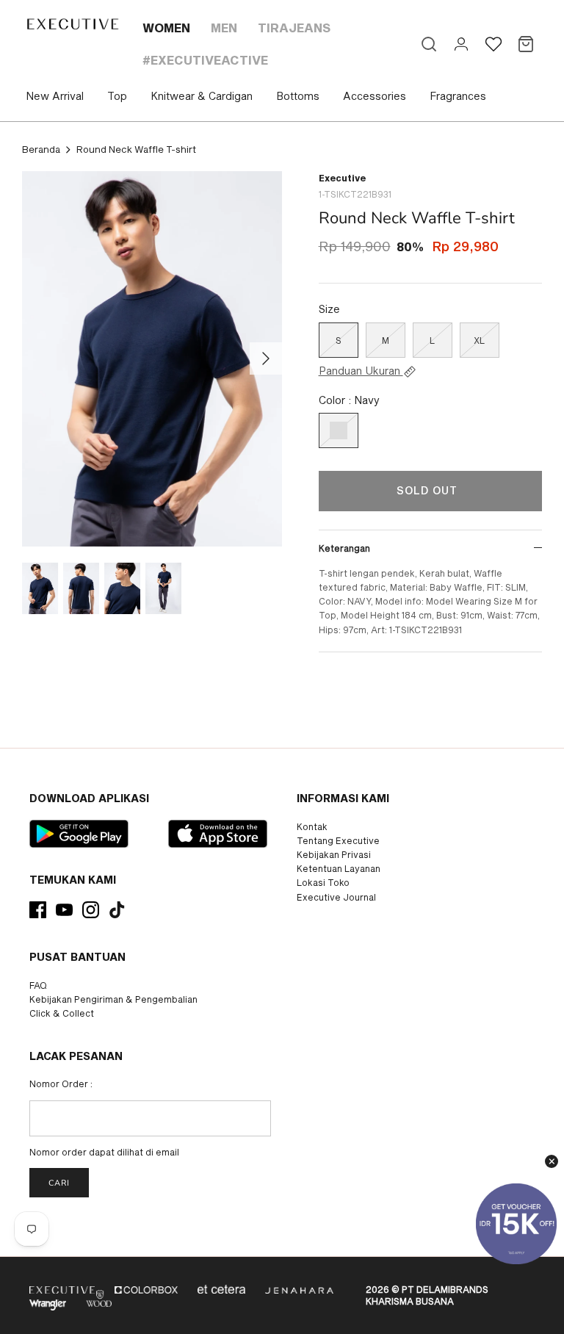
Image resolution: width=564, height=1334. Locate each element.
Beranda (41, 149)
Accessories (374, 96)
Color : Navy (349, 400)
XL (479, 340)
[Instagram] (90, 909)
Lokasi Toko (323, 882)
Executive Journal (336, 897)
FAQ (38, 985)
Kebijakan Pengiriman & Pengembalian (113, 999)
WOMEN (166, 28)
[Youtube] (64, 909)
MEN (224, 28)
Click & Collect (61, 1013)
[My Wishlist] (493, 44)
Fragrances (458, 96)
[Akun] (461, 44)
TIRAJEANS (294, 28)
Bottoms (297, 96)
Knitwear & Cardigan (202, 96)
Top (117, 96)
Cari (59, 1183)
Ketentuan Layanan (338, 868)
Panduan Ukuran (361, 371)
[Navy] (338, 430)
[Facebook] (37, 909)
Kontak (312, 826)
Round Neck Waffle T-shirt (136, 149)
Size (329, 309)
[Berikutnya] (266, 358)
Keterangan (344, 548)
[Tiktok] (117, 909)
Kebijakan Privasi (334, 854)
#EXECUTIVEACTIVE (205, 60)
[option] (152, 359)
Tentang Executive (338, 840)
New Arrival (55, 96)
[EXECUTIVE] (72, 24)
